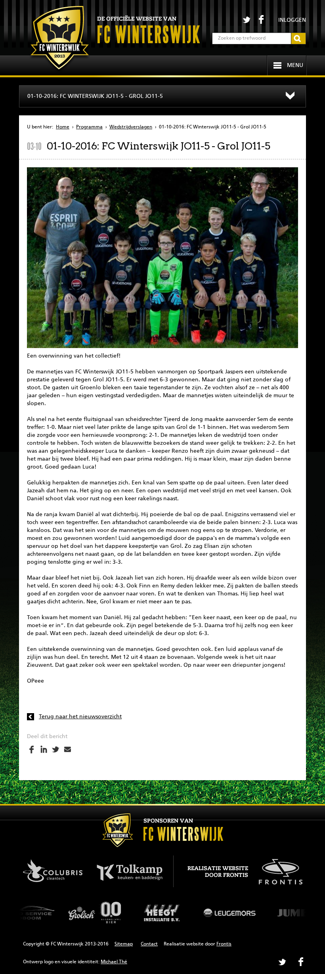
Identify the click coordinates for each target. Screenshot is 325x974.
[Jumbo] (233, 912)
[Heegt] (98, 912)
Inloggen (292, 20)
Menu (295, 65)
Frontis (223, 944)
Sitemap (124, 944)
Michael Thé (114, 962)
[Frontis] (276, 870)
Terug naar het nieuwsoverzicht (80, 716)
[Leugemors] (165, 912)
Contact (149, 944)
